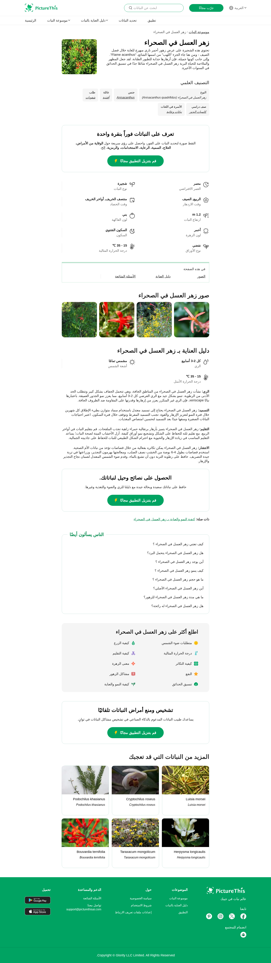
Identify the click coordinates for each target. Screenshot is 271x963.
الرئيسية (30, 20)
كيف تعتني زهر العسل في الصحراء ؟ (178, 544)
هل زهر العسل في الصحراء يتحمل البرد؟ (175, 553)
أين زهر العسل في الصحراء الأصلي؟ (178, 588)
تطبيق (152, 20)
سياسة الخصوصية (141, 898)
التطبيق (183, 912)
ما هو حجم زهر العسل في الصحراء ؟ (178, 579)
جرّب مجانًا (206, 8)
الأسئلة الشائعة (92, 898)
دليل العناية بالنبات (176, 905)
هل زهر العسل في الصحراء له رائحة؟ (177, 606)
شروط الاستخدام (141, 905)
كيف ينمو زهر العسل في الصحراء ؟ (179, 570)
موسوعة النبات (199, 32)
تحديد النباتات (128, 20)
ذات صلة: (171, 519)
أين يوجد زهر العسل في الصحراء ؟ (179, 562)
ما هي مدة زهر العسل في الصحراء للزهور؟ (174, 597)
